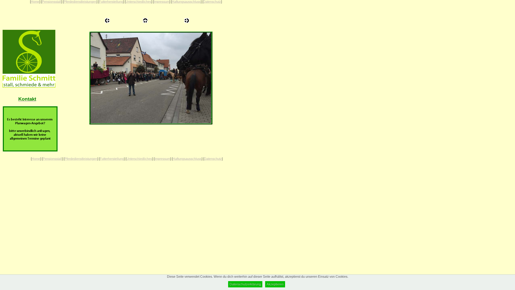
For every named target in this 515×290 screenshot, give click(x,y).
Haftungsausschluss (186, 1)
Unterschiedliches (138, 1)
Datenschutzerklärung (245, 284)
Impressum (161, 1)
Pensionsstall (51, 1)
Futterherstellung (111, 1)
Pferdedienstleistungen (80, 1)
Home (35, 1)
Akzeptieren (275, 284)
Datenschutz (212, 1)
